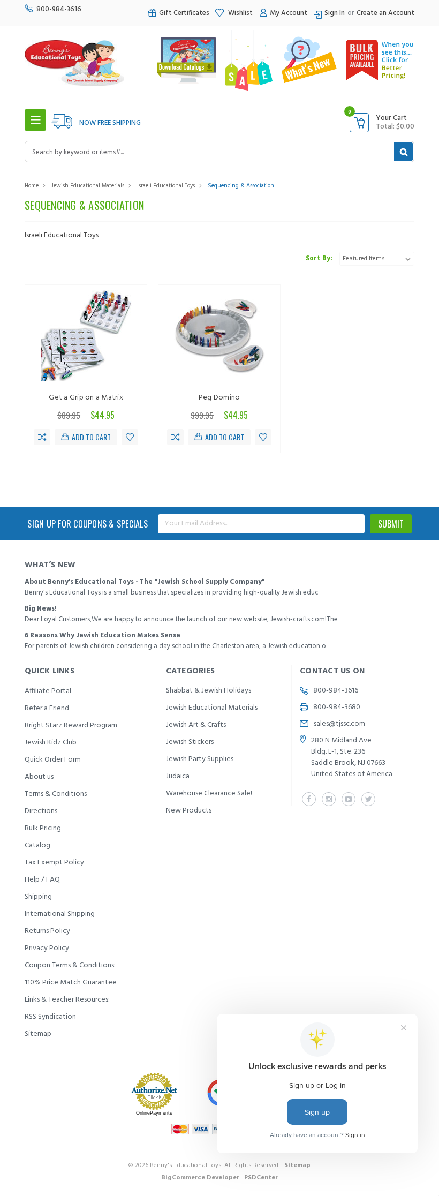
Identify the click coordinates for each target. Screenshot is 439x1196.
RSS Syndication (50, 1017)
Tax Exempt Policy (54, 862)
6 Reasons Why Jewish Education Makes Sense (102, 635)
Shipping (38, 897)
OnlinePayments (154, 1113)
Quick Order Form (53, 760)
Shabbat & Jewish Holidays (208, 690)
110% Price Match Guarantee (71, 982)
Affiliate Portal (48, 691)
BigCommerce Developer (200, 1177)
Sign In (334, 13)
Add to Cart (91, 436)
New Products (188, 810)
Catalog (37, 845)
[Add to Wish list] (130, 437)
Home (32, 186)
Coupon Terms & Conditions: (70, 965)
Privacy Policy (47, 948)
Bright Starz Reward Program (71, 725)
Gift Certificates (184, 13)
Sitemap (38, 1034)
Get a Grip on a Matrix (86, 398)
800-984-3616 (58, 9)
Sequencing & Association (241, 186)
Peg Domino (219, 398)
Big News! (41, 608)
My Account (288, 13)
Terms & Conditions (56, 794)
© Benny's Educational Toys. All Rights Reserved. (219, 1165)
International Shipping (60, 914)
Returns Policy (47, 931)
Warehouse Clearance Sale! (209, 793)
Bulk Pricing (43, 828)
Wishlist (239, 13)
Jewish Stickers (190, 742)
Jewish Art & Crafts (196, 725)
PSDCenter (261, 1177)
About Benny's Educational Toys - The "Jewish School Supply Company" (145, 582)
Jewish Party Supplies (199, 759)
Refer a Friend (47, 708)
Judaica (178, 776)
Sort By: (319, 258)
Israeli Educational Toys (166, 186)
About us (39, 777)
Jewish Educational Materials (87, 186)
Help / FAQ (42, 880)
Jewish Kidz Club (51, 742)
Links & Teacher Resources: (67, 1000)
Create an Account (385, 13)
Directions (41, 811)
